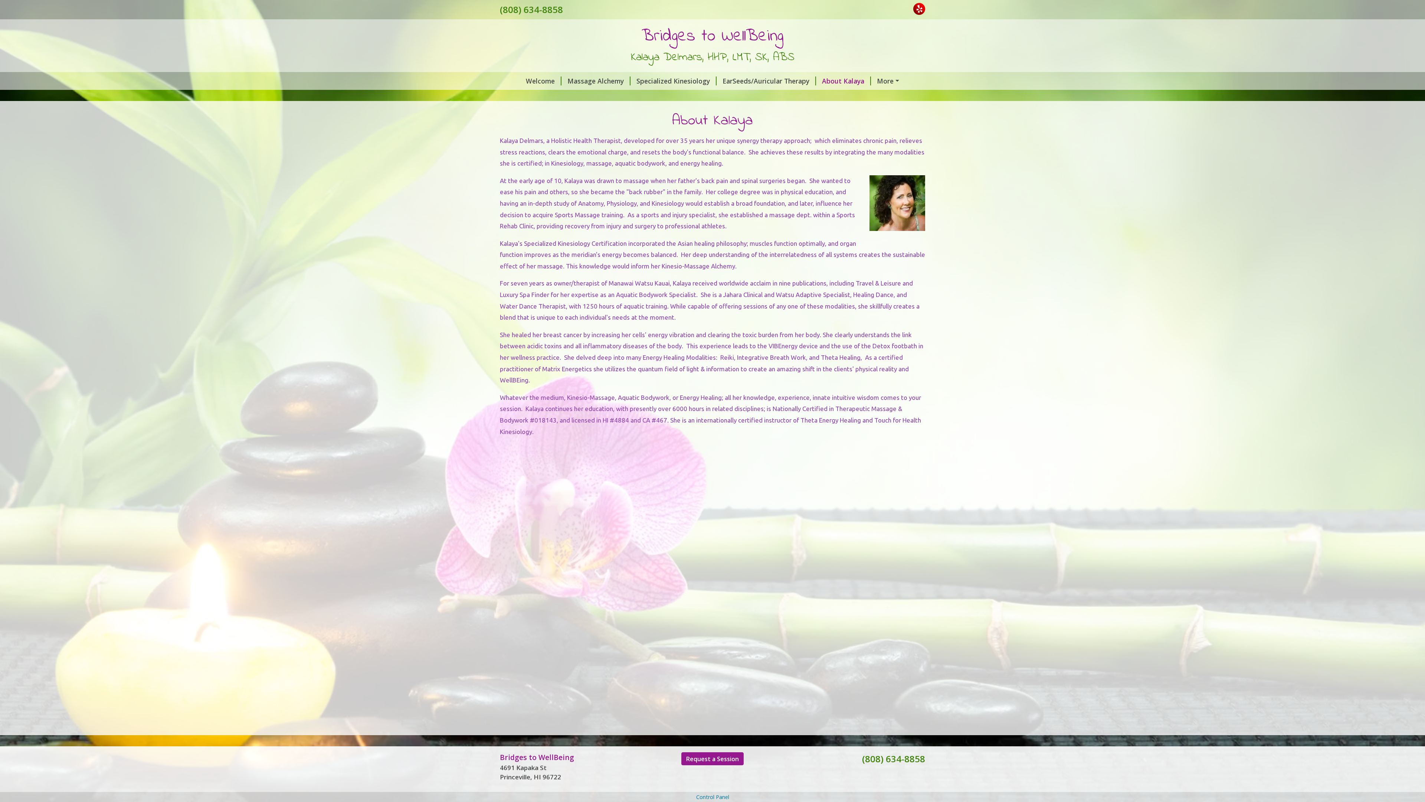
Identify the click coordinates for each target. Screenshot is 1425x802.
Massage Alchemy (595, 80)
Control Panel (712, 797)
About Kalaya (843, 80)
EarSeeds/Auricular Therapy (766, 80)
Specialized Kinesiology (673, 80)
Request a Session (712, 759)
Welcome (540, 80)
